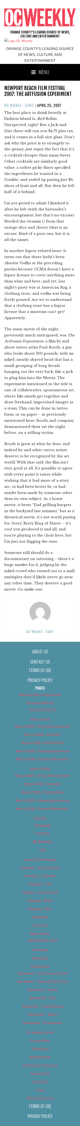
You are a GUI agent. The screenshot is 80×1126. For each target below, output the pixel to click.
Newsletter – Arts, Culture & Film (43, 973)
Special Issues (40, 1057)
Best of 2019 (40, 769)
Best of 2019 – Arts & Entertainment (42, 776)
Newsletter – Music (42, 1015)
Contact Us (40, 661)
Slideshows (40, 1049)
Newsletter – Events (43, 990)
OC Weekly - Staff (19, 105)
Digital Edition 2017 (42, 940)
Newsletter (40, 958)
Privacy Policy (40, 680)
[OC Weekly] (18, 41)
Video (40, 1090)
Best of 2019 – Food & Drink (42, 792)
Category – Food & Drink (40, 892)
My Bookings (42, 842)
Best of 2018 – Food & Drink (42, 743)
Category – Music (40, 901)
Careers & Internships (40, 860)
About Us (40, 651)
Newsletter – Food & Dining (42, 1006)
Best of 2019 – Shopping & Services (43, 800)
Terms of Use (40, 670)
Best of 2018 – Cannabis (43, 735)
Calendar (40, 818)
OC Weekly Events (40, 1032)
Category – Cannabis (40, 876)
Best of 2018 (40, 719)
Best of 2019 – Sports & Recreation (42, 809)
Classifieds (40, 917)
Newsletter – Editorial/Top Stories (42, 982)
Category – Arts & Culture (40, 868)
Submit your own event (40, 1065)
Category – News (40, 909)
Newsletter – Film (42, 998)
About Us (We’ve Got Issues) (40, 695)
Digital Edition (40, 934)
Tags (42, 850)
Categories (42, 825)
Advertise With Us (40, 703)
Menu (44, 72)
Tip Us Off (40, 1082)
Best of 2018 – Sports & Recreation (42, 759)
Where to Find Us (40, 1098)
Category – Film (40, 884)
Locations (42, 833)
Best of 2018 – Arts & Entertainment (42, 726)
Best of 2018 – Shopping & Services (43, 751)
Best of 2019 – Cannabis (43, 784)
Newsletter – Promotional (42, 1023)
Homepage (40, 950)
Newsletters (40, 966)
